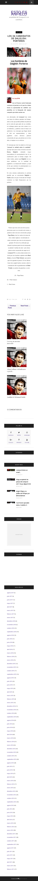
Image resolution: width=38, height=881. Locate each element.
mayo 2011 (10, 858)
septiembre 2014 (11, 717)
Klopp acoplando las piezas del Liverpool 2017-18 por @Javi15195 (23, 482)
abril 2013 (9, 777)
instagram (27, 435)
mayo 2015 (10, 688)
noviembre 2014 (11, 709)
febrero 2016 (10, 656)
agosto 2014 (10, 720)
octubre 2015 (10, 671)
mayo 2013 (10, 773)
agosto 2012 (10, 805)
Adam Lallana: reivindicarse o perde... (16, 370)
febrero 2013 (10, 784)
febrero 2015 (10, 699)
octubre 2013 (10, 756)
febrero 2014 (10, 741)
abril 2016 (9, 649)
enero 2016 (10, 660)
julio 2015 (9, 681)
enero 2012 (10, 830)
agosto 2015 (10, 678)
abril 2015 (9, 692)
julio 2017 (9, 596)
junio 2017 (10, 600)
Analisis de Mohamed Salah (16, 397)
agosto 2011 (10, 848)
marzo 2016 (10, 653)
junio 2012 (10, 812)
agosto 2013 (10, 763)
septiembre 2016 (11, 632)
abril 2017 (9, 607)
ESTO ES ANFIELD (19, 13)
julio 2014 (9, 724)
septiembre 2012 (11, 802)
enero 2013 (10, 787)
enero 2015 (10, 702)
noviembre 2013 (11, 752)
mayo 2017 (10, 603)
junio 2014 (10, 727)
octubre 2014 (10, 713)
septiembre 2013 (11, 759)
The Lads (18, 32)
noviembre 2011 (11, 837)
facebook (10, 435)
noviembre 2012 (11, 795)
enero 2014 (10, 745)
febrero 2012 (10, 826)
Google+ (11, 442)
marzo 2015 (10, 695)
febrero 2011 (10, 869)
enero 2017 (10, 617)
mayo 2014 (10, 731)
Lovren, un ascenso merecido (13, 342)
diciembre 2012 (11, 791)
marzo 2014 (10, 738)
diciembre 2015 (11, 663)
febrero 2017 (10, 614)
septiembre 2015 (11, 674)
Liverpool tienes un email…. (22, 471)
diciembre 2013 (11, 748)
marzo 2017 (10, 610)
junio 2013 (10, 770)
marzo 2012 (10, 823)
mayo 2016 (10, 646)
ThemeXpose (23, 878)
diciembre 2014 (11, 706)
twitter (19, 435)
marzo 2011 (10, 865)
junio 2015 (10, 685)
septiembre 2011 (11, 844)
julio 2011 (9, 851)
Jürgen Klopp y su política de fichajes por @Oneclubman (23, 493)
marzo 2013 (10, 780)
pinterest (19, 442)
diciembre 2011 (11, 834)
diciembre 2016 (11, 621)
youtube (27, 442)
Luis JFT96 (15, 44)
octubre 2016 (10, 628)
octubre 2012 (10, 798)
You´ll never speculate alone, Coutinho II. (22, 504)
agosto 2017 (10, 593)
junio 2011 (10, 855)
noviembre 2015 (11, 667)
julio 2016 (9, 639)
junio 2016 (10, 642)
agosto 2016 (10, 635)
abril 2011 (9, 862)
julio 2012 (9, 809)
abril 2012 (9, 819)
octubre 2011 (10, 841)
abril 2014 (9, 734)
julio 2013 (9, 766)
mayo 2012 (10, 816)
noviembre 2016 (11, 624)
